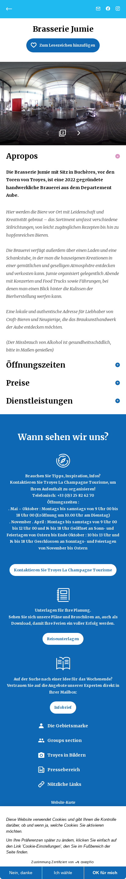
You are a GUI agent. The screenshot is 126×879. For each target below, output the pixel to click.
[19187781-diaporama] (63, 104)
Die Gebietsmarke (67, 726)
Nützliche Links (64, 784)
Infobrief (63, 707)
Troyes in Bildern (66, 755)
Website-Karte (63, 802)
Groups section (64, 740)
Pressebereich (63, 769)
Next (78, 135)
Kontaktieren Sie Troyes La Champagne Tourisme (63, 570)
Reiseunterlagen (63, 639)
